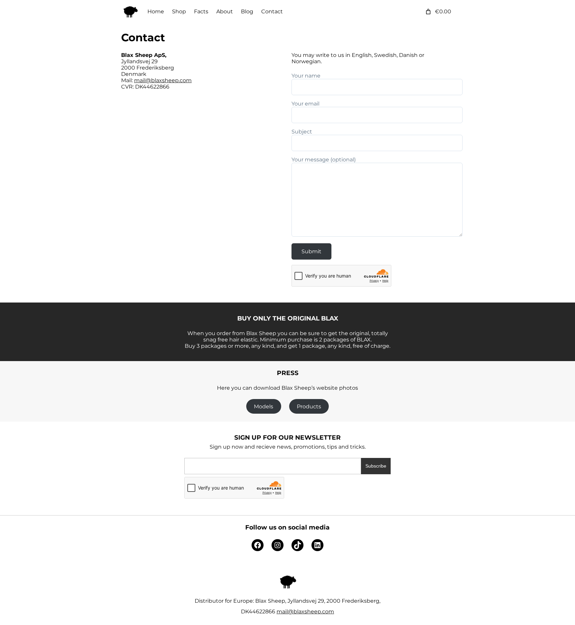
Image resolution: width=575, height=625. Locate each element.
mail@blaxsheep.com (163, 80)
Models (263, 406)
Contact (143, 37)
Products (309, 406)
